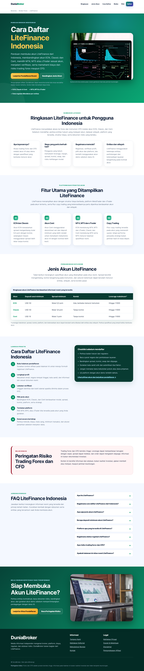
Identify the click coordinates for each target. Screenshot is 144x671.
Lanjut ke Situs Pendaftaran (24, 611)
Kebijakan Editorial (77, 643)
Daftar (129, 4)
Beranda (14, 11)
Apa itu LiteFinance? (85, 495)
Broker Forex (23, 11)
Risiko (116, 4)
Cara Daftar (106, 4)
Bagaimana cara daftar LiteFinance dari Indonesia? (98, 504)
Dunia (17, 4)
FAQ (122, 4)
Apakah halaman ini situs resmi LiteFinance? (95, 553)
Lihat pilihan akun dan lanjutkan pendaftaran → (97, 377)
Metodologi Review (77, 647)
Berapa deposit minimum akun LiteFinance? (95, 520)
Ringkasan (84, 4)
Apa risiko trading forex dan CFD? (91, 545)
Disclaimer (107, 647)
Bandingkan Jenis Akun (52, 76)
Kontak (72, 650)
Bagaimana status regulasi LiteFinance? (93, 537)
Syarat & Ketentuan (110, 643)
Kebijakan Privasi (110, 639)
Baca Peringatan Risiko (51, 611)
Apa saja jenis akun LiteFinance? (90, 512)
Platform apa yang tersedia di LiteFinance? (94, 528)
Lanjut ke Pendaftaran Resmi (25, 76)
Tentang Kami (75, 639)
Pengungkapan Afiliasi (112, 650)
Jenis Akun (95, 4)
